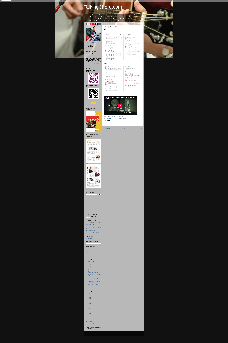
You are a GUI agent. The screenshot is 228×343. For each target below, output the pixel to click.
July (89, 264)
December (90, 256)
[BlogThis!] (119, 116)
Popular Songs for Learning (100, 20)
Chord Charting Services (127, 20)
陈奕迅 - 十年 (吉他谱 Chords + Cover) (93, 230)
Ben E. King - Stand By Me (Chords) (92, 232)
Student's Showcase (90, 16)
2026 (88, 248)
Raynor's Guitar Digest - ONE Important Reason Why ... (93, 279)
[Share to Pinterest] (122, 116)
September (90, 261)
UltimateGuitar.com (89, 321)
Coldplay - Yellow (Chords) (93, 277)
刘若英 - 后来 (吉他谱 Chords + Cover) (93, 222)
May (89, 267)
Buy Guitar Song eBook (91, 18)
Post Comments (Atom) (113, 130)
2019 (88, 297)
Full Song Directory (101, 16)
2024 (88, 251)
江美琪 (124, 118)
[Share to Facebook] (121, 116)
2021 (88, 293)
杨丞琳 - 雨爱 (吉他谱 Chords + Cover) (93, 224)
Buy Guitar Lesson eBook (126, 16)
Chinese (114, 118)
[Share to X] (120, 116)
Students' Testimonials (134, 14)
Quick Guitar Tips (124, 18)
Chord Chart (115, 18)
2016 (88, 302)
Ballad (108, 118)
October (89, 259)
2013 (88, 307)
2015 (88, 303)
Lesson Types (102, 14)
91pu (87, 318)
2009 (88, 313)
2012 (88, 308)
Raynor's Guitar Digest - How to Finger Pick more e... (94, 282)
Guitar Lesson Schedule (112, 14)
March (89, 271)
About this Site (89, 20)
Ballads (110, 118)
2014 (88, 305)
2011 (88, 310)
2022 (88, 254)
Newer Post (107, 128)
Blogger (120, 334)
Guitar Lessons (94, 14)
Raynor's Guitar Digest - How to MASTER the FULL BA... (94, 287)
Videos (121, 118)
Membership (117, 20)
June (89, 266)
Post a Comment (108, 122)
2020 (88, 295)
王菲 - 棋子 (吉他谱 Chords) (93, 272)
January (89, 291)
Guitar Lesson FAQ (124, 14)
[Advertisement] (93, 204)
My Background (133, 18)
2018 (88, 298)
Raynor (109, 116)
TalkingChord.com (103, 7)
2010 (88, 312)
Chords (117, 118)
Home (87, 14)
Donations (110, 20)
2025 (88, 249)
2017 (88, 300)
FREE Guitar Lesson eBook (113, 16)
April (89, 269)
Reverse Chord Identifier (90, 323)
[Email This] (118, 116)
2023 (88, 253)
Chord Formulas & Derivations (104, 18)
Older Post (139, 128)
